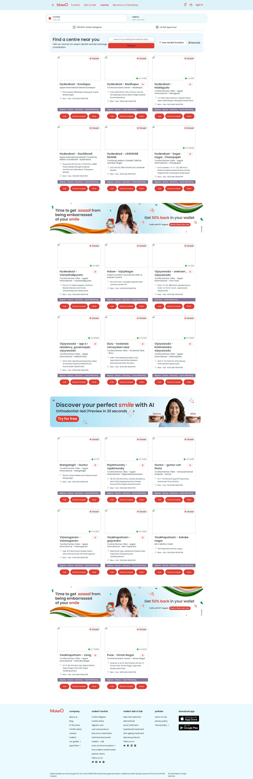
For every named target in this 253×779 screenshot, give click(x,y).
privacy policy (161, 721)
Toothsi (75, 5)
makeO (72, 737)
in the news (74, 725)
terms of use (161, 717)
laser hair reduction (132, 717)
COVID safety (75, 729)
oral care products (100, 729)
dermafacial (129, 721)
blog (71, 721)
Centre (104, 5)
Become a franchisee (125, 5)
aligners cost (97, 725)
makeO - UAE (98, 741)
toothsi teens (98, 721)
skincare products (131, 737)
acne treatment (130, 725)
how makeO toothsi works (104, 749)
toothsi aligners (99, 717)
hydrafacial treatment (133, 729)
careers (72, 733)
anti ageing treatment (133, 733)
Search (131, 45)
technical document (101, 737)
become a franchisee (102, 733)
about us (73, 717)
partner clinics (98, 753)
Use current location (173, 42)
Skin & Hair (90, 5)
